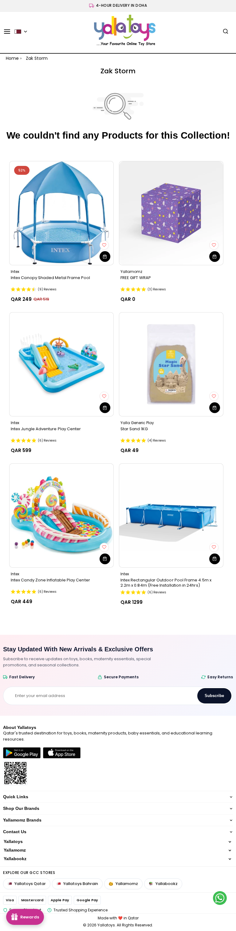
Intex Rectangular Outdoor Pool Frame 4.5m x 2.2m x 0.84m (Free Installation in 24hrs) (165, 582)
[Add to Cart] (105, 256)
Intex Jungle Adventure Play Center (46, 429)
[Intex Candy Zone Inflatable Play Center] (61, 515)
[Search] (225, 31)
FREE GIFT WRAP (135, 278)
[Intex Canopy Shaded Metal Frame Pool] (61, 213)
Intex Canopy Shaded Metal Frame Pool (50, 278)
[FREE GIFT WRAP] (171, 213)
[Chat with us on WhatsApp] (220, 898)
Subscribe (214, 695)
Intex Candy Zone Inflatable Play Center (50, 580)
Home (12, 58)
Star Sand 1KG (134, 429)
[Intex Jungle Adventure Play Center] (61, 364)
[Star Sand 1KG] (171, 364)
